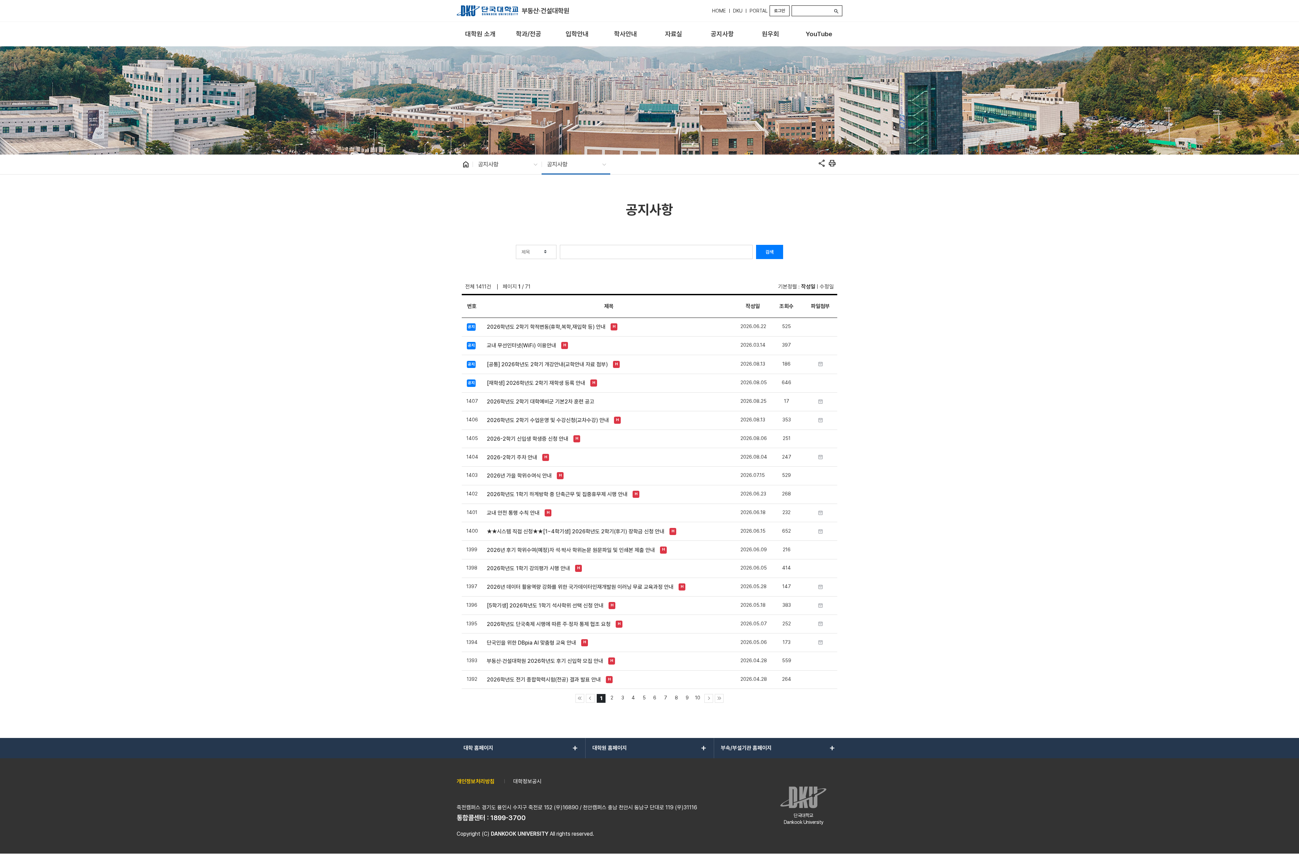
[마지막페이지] (719, 698)
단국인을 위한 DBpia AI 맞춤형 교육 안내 (531, 643)
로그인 (779, 10)
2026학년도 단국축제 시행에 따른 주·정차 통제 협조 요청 (549, 624)
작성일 (808, 286)
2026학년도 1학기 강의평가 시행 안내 (528, 568)
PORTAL (759, 11)
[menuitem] (480, 34)
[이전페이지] (590, 698)
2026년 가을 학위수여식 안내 (519, 475)
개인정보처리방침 (476, 781)
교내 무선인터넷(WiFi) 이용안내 (521, 345)
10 (697, 697)
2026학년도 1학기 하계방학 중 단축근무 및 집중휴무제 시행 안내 (557, 494)
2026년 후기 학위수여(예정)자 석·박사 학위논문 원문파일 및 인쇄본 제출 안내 (571, 550)
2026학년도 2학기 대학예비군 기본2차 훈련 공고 (540, 401)
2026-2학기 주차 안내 (512, 457)
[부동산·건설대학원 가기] (487, 10)
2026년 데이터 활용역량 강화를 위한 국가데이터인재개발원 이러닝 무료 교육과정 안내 (580, 587)
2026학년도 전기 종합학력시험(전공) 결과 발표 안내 (544, 679)
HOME (719, 11)
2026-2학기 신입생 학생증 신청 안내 (527, 439)
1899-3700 (508, 818)
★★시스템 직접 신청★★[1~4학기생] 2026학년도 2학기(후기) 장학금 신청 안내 (575, 531)
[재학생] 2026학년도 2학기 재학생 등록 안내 (536, 383)
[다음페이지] (708, 698)
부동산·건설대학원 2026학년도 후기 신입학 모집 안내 (545, 661)
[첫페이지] (579, 698)
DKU (738, 11)
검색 (770, 252)
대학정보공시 (527, 781)
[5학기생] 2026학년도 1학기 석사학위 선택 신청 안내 (545, 605)
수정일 (827, 286)
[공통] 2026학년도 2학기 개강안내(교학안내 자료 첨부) (547, 364)
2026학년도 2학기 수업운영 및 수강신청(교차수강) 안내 (548, 420)
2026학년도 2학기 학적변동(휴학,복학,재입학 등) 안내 (546, 327)
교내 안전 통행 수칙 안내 (513, 513)
